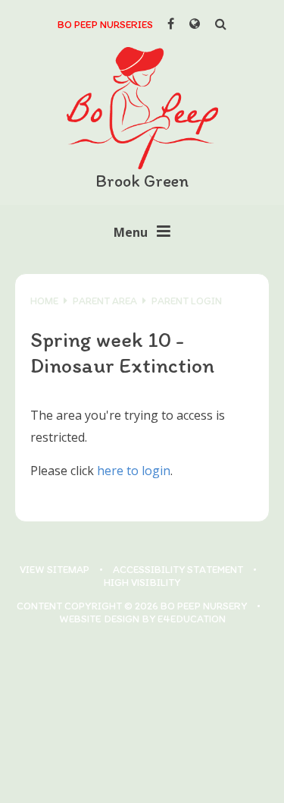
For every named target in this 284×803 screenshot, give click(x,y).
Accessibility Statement (178, 569)
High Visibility (142, 582)
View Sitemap (54, 569)
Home (44, 300)
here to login (133, 470)
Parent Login (186, 300)
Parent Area (105, 300)
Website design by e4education (142, 618)
